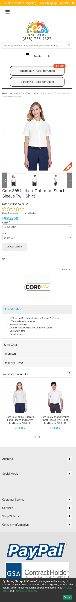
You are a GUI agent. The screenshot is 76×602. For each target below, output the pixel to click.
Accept (67, 597)
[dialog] (38, 590)
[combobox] (37, 226)
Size (4, 233)
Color (5, 223)
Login (47, 56)
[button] (35, 437)
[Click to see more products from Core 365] (37, 287)
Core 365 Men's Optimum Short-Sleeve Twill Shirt (55, 418)
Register (38, 56)
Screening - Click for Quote (37, 81)
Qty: (4, 259)
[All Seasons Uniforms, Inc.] (37, 28)
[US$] (27, 53)
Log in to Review (29, 213)
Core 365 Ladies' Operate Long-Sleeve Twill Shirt (20, 418)
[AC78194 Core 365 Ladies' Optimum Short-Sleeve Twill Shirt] (16, 180)
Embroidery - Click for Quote (42, 69)
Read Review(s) (10, 213)
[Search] (69, 45)
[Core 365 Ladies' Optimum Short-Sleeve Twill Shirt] (37, 102)
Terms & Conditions (25, 590)
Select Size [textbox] (9, 238)
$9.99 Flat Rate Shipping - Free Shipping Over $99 (37, 3)
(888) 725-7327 (37, 39)
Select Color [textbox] (10, 227)
